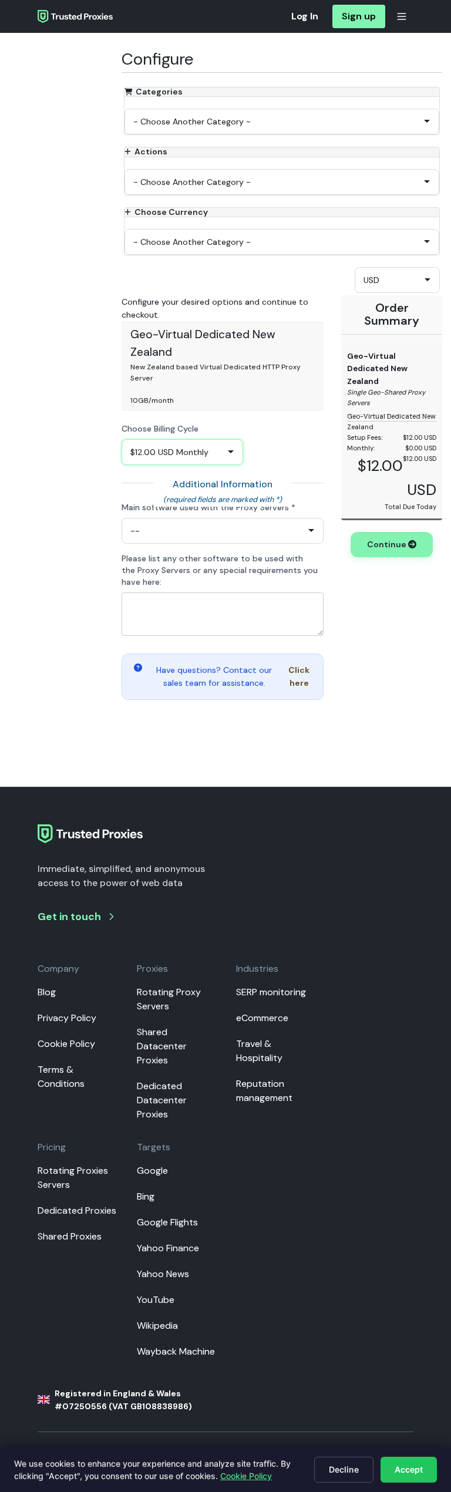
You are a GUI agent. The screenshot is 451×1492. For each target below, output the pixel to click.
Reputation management (264, 1090)
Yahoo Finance (168, 1248)
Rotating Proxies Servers (73, 1177)
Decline (344, 1469)
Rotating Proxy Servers (169, 999)
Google (152, 1170)
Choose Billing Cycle (160, 428)
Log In (304, 16)
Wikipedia (157, 1325)
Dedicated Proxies (77, 1210)
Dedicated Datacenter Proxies (162, 1100)
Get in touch (69, 917)
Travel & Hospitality (259, 1051)
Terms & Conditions (61, 1076)
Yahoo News (163, 1274)
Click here (298, 676)
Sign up (359, 16)
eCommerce (262, 1018)
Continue (387, 544)
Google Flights (167, 1222)
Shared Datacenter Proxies (162, 1046)
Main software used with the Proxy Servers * (208, 507)
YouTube (155, 1300)
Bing (145, 1196)
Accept (409, 1469)
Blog (47, 992)
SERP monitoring (271, 992)
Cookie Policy (66, 1044)
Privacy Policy (67, 1018)
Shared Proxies (70, 1236)
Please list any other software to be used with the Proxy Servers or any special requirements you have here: (220, 570)
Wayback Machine (176, 1351)
